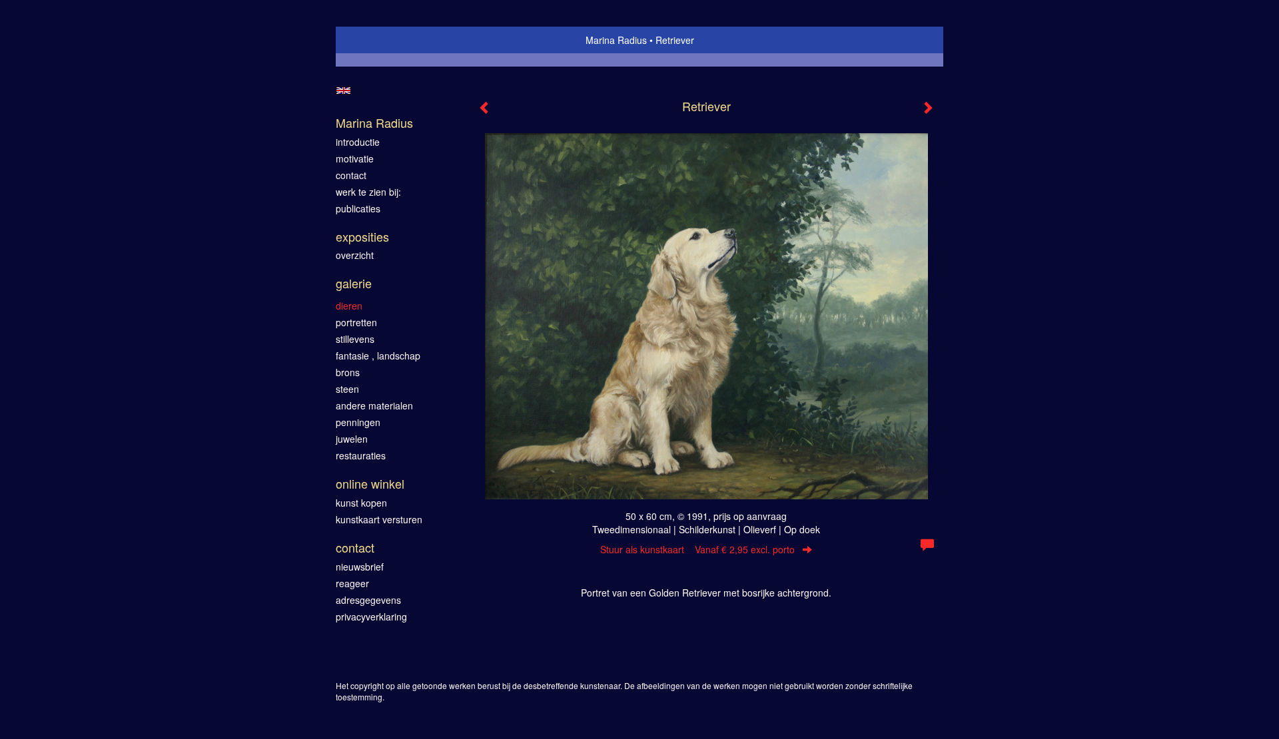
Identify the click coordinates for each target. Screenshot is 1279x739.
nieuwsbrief (360, 566)
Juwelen (352, 438)
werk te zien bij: (368, 191)
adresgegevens (368, 600)
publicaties (358, 208)
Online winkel (370, 483)
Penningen (358, 422)
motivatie (355, 158)
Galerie (354, 283)
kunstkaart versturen (379, 519)
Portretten (356, 322)
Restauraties (361, 455)
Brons (348, 372)
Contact (355, 547)
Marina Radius (616, 40)
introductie (358, 141)
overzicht (355, 255)
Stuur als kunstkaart (697, 549)
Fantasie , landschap (378, 355)
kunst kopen (361, 502)
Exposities (362, 236)
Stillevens (355, 339)
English (343, 91)
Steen (347, 388)
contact (351, 175)
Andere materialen (374, 405)
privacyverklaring (371, 616)
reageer (352, 583)
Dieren (349, 305)
